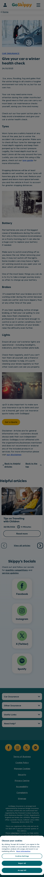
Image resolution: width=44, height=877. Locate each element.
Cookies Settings (22, 856)
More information (23, 851)
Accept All (22, 870)
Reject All (22, 863)
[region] (22, 855)
